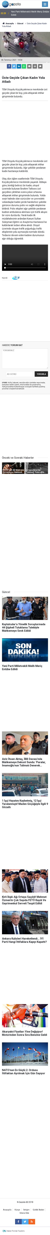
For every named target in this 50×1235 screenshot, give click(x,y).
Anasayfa (7, 1210)
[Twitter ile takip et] (25, 1221)
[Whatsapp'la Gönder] (24, 66)
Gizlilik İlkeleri (38, 1210)
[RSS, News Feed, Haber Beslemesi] (31, 1221)
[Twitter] (14, 66)
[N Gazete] (11, 4)
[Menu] (45, 4)
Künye (17, 1210)
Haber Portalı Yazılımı (16, 1231)
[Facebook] (9, 66)
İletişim (26, 1210)
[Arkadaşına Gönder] (29, 66)
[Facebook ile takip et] (18, 1221)
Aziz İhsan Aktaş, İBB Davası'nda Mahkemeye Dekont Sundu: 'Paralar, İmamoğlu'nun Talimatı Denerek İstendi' (29, 13)
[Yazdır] (35, 66)
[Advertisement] (25, 130)
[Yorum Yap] (40, 66)
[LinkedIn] (19, 66)
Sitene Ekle (24, 1213)
